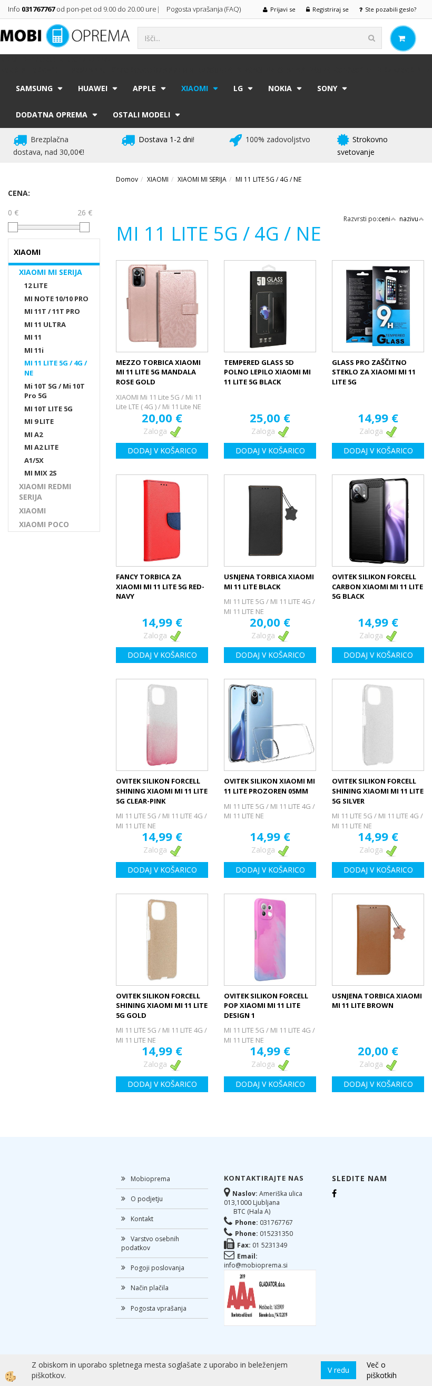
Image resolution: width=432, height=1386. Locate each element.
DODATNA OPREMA (51, 115)
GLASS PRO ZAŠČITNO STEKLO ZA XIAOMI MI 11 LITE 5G (374, 372)
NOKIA (280, 88)
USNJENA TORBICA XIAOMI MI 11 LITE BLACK (269, 581)
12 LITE (35, 285)
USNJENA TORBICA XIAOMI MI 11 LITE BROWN (377, 1001)
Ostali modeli (141, 115)
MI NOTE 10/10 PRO (56, 298)
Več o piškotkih (382, 1370)
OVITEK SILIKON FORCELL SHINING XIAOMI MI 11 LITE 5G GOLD (162, 1005)
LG (238, 88)
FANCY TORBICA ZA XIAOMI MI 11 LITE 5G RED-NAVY (160, 586)
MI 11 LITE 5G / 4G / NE (55, 368)
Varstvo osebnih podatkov (150, 1243)
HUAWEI (92, 88)
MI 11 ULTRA (45, 324)
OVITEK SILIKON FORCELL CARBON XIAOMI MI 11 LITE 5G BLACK (377, 586)
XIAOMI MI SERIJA (50, 272)
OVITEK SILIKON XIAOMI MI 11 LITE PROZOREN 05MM (269, 786)
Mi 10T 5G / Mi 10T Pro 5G (54, 391)
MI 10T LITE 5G (48, 408)
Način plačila (150, 1287)
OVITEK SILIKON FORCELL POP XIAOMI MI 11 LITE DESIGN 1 (266, 1005)
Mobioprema (150, 1178)
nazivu (408, 218)
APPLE (144, 88)
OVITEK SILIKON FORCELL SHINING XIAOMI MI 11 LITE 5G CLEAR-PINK (162, 790)
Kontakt (142, 1218)
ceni (384, 218)
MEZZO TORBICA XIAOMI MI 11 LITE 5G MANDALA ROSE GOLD (158, 372)
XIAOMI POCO (44, 524)
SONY (327, 88)
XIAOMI (194, 88)
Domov (127, 179)
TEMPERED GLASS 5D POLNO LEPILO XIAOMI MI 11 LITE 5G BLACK (267, 372)
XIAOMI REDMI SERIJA (45, 491)
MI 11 (33, 337)
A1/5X (34, 460)
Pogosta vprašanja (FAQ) (204, 9)
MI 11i (34, 350)
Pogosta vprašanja (158, 1308)
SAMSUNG (34, 88)
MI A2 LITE (41, 447)
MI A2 (33, 434)
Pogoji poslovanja (157, 1267)
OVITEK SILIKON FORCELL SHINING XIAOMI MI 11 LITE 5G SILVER (378, 790)
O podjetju (147, 1198)
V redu (338, 1370)
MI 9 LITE (39, 421)
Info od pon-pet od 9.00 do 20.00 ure (82, 9)
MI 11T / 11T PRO (52, 311)
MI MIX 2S (40, 473)
